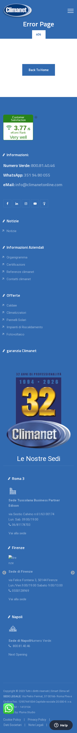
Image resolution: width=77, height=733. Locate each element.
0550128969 (20, 591)
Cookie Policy (12, 719)
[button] (38, 70)
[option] (38, 572)
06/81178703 (21, 525)
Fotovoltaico (15, 334)
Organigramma (17, 257)
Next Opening (18, 654)
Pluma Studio (27, 712)
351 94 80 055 (37, 175)
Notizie (11, 231)
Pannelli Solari (16, 320)
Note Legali (35, 725)
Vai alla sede (17, 533)
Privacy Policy (37, 719)
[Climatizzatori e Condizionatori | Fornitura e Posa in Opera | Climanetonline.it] (17, 10)
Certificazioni (16, 265)
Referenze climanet (20, 272)
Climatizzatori (16, 313)
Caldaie (12, 305)
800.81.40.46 (43, 165)
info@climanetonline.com (38, 184)
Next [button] (73, 573)
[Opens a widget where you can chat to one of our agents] (61, 725)
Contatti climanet (19, 279)
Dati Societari (13, 725)
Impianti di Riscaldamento (25, 327)
